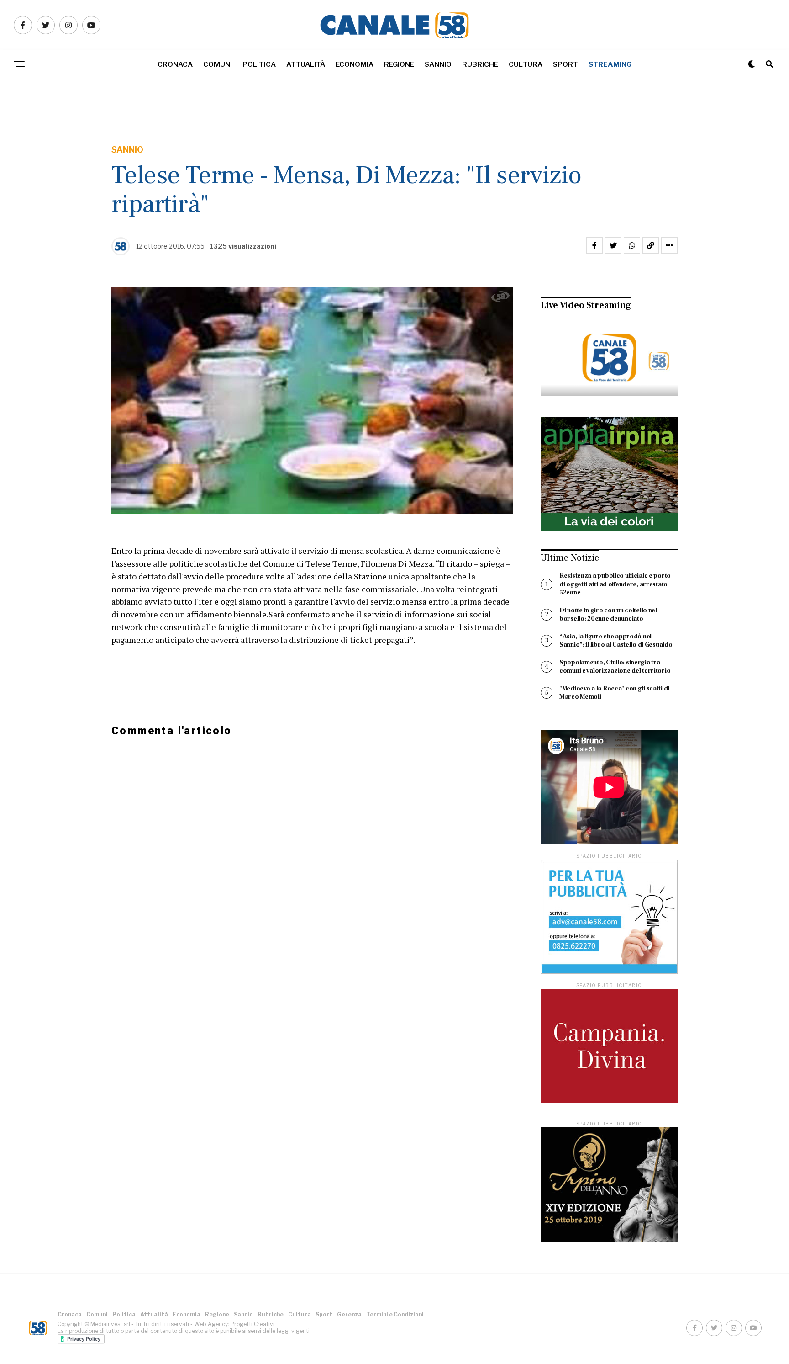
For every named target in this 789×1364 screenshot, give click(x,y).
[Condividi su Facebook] (594, 245)
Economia (354, 64)
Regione (399, 64)
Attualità (305, 64)
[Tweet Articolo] (613, 245)
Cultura (525, 64)
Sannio (438, 64)
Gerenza (349, 1314)
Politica (259, 64)
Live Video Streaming (586, 305)
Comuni (217, 64)
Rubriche (480, 64)
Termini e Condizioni (395, 1314)
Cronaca (175, 64)
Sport (565, 64)
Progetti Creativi (252, 1324)
